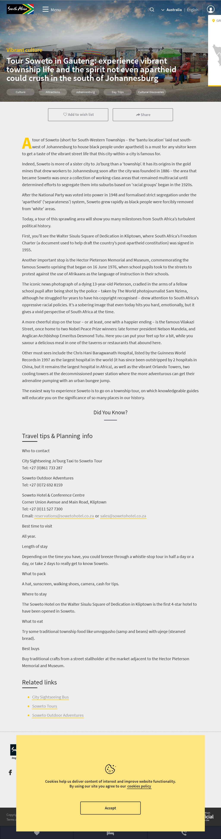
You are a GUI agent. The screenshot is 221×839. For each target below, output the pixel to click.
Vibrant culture (24, 49)
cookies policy (139, 786)
